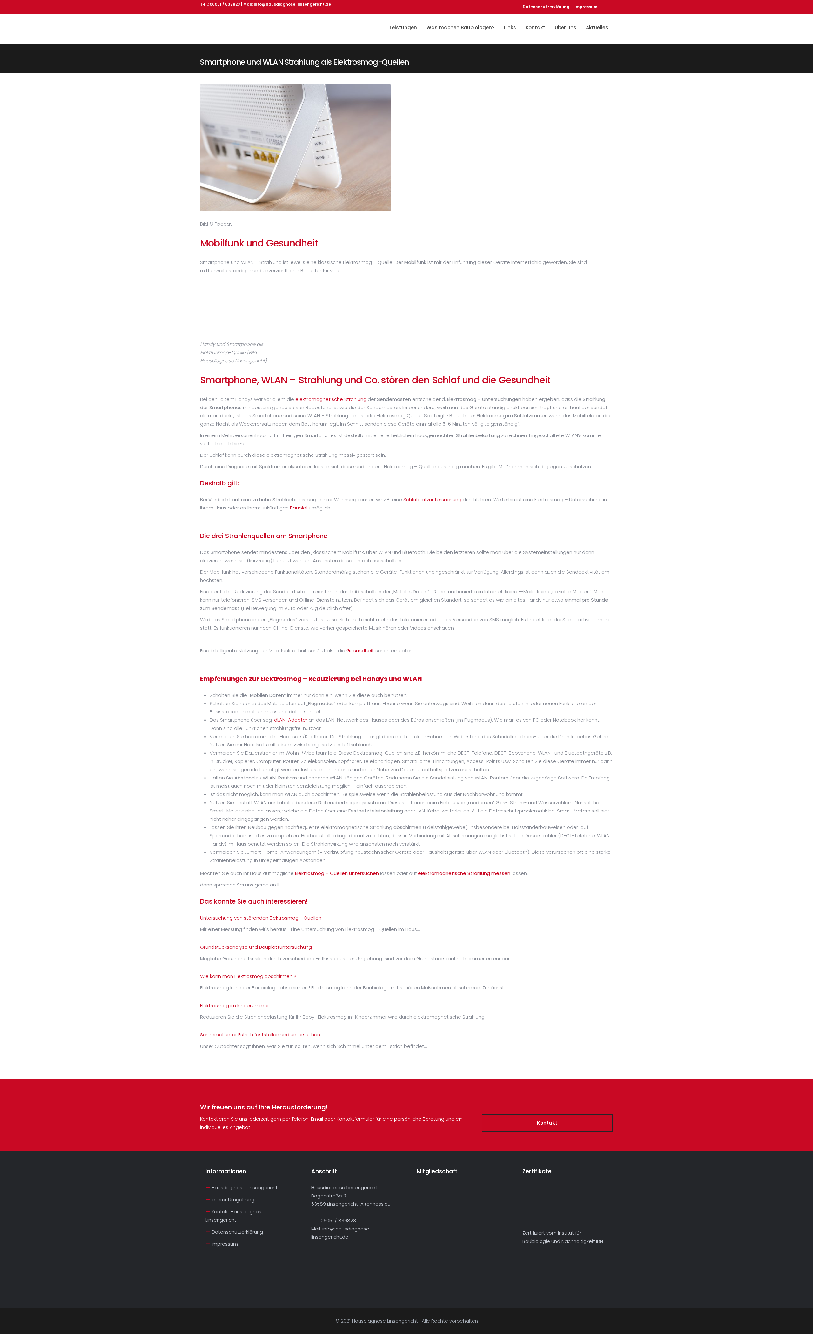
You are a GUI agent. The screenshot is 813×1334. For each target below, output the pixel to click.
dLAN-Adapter (290, 720)
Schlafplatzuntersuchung (432, 499)
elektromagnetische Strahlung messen (464, 873)
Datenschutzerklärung (546, 7)
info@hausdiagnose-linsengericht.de (292, 4)
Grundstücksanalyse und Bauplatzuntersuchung (256, 947)
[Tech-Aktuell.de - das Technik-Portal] (221, 1283)
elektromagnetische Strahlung (330, 399)
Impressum (585, 7)
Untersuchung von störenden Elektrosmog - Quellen (260, 917)
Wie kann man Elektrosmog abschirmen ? (248, 976)
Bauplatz (300, 507)
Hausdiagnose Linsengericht (245, 1187)
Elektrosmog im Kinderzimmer (234, 1005)
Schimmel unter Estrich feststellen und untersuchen (260, 1034)
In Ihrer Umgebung (233, 1199)
